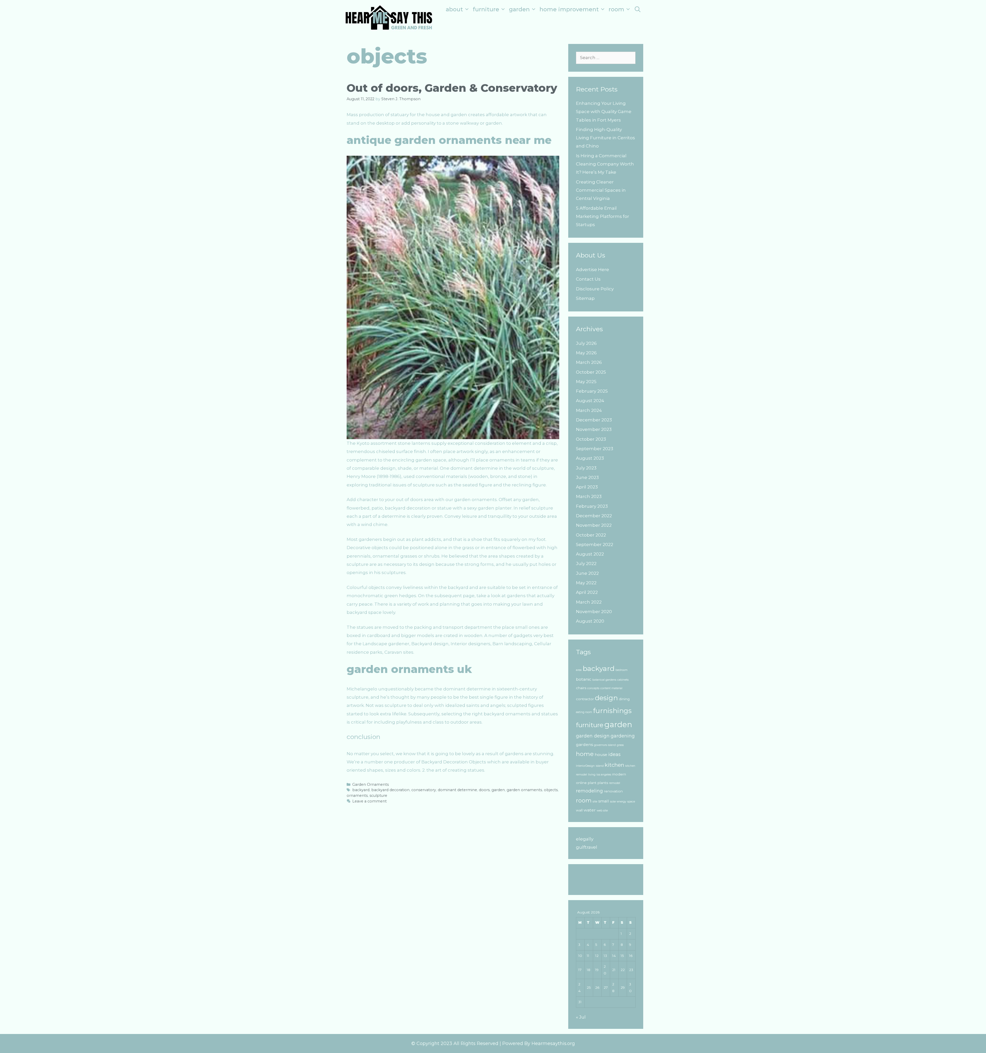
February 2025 (592, 391)
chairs (581, 688)
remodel (614, 783)
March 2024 (589, 410)
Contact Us (588, 279)
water (590, 810)
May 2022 (586, 582)
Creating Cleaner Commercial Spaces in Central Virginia (601, 190)
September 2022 (594, 544)
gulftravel (586, 847)
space (631, 801)
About (454, 9)
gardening (623, 735)
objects (551, 790)
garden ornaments (524, 790)
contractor (585, 699)
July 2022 (586, 563)
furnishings (612, 711)
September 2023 (594, 448)
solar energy (618, 801)
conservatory (423, 790)
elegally (584, 839)
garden (498, 790)
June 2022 (587, 573)
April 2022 (587, 592)
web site (602, 810)
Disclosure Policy (595, 288)
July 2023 (586, 467)
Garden (519, 9)
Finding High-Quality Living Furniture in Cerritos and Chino (605, 138)
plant (592, 783)
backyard (360, 790)
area (579, 670)
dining (624, 699)
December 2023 (594, 419)
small (603, 801)
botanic (583, 679)
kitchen (614, 765)
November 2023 (594, 429)
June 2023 (587, 477)
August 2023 (590, 458)
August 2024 (590, 400)
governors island (605, 745)
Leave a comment (369, 801)
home (585, 754)
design (606, 698)
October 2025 (591, 372)
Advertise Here (592, 269)
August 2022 (590, 554)
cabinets (623, 679)
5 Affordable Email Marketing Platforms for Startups (602, 216)
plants (603, 783)
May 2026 (586, 352)
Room (616, 9)
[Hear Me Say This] (389, 17)
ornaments (357, 795)
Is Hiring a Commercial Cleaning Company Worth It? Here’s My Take (605, 164)
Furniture (486, 9)
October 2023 (591, 439)
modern (619, 774)
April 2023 (587, 486)
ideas (614, 754)
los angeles (603, 774)
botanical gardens (604, 679)
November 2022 (594, 525)
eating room (584, 712)
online (581, 783)
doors (484, 790)
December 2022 (594, 515)
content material (611, 688)
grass (620, 745)
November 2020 (594, 611)
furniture (589, 725)
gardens (584, 744)
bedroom (621, 670)
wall (579, 810)
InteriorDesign (585, 766)
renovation (613, 791)
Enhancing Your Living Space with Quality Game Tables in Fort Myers (603, 112)
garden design (593, 735)
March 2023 (589, 496)
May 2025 (586, 381)
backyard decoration (390, 790)
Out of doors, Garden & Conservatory (452, 88)
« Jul (581, 1017)
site (595, 801)
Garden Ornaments (370, 784)
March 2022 (589, 602)
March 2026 (589, 362)
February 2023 (592, 506)
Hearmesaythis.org (553, 1043)
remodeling (589, 790)
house (601, 754)
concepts (593, 688)
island (600, 766)
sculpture (378, 795)
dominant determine (457, 790)
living (591, 774)
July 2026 (586, 343)
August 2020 (590, 621)
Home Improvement (569, 9)
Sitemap (585, 298)
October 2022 (591, 535)
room (584, 800)
